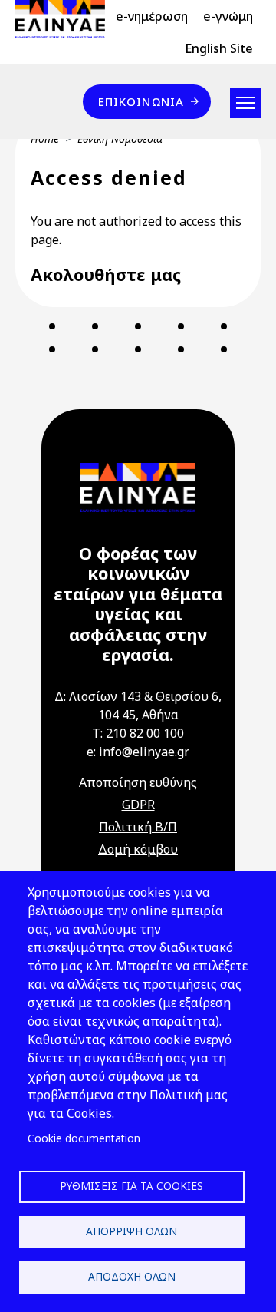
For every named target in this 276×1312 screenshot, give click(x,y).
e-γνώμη (228, 16)
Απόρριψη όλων (131, 1231)
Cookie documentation (84, 1138)
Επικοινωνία (141, 101)
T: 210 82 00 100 (138, 733)
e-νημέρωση (152, 16)
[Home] (66, 19)
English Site (219, 48)
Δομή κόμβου (138, 849)
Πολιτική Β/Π (138, 826)
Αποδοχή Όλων (132, 1276)
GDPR (138, 804)
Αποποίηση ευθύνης (138, 782)
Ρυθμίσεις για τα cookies (131, 1185)
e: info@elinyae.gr (138, 751)
